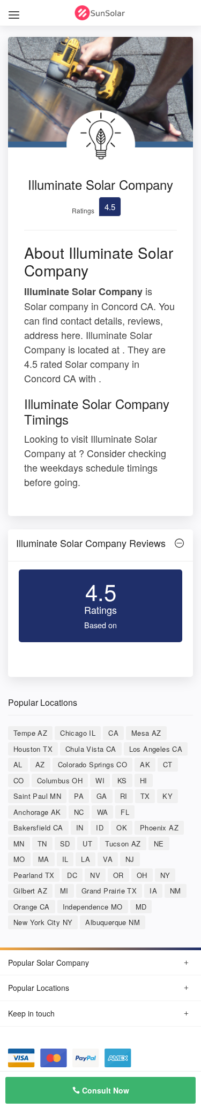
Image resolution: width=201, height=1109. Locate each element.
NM (175, 890)
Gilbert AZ (30, 890)
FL (125, 812)
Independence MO (93, 907)
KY (167, 796)
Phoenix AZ (159, 827)
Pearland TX (33, 875)
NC (79, 812)
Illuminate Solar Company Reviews (91, 543)
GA (101, 796)
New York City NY (42, 922)
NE (159, 843)
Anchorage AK (37, 812)
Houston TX (33, 749)
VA (108, 859)
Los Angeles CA (156, 749)
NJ (130, 859)
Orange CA (31, 907)
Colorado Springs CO (93, 764)
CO (18, 780)
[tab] (100, 545)
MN (19, 843)
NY (165, 875)
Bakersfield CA (38, 827)
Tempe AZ (30, 733)
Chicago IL (77, 733)
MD (141, 907)
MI (64, 890)
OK (121, 827)
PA (79, 796)
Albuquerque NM (112, 922)
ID (99, 827)
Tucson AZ (123, 843)
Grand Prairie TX (109, 890)
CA (113, 733)
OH (142, 875)
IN (80, 827)
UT (87, 843)
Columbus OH (60, 780)
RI (124, 796)
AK (145, 764)
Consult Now (104, 1090)
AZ (40, 764)
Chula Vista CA (90, 749)
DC (72, 875)
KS (122, 780)
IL (65, 859)
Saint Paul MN (37, 796)
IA (153, 890)
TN (42, 843)
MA (43, 859)
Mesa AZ (146, 733)
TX (145, 796)
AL (18, 764)
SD (65, 843)
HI (143, 780)
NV (95, 875)
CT (168, 764)
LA (85, 859)
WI (100, 780)
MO (19, 859)
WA (102, 812)
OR (118, 875)
